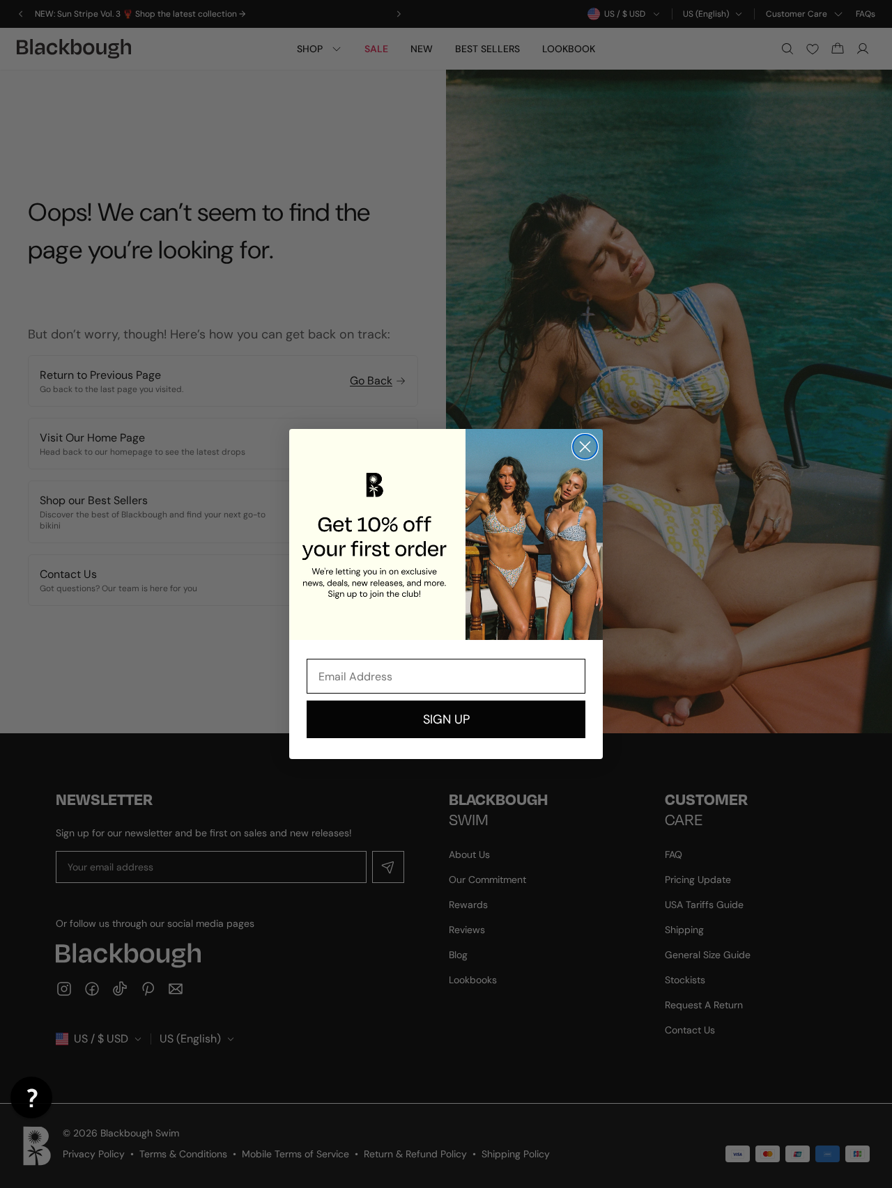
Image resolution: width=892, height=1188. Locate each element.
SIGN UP (446, 719)
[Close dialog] (585, 447)
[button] (31, 1097)
